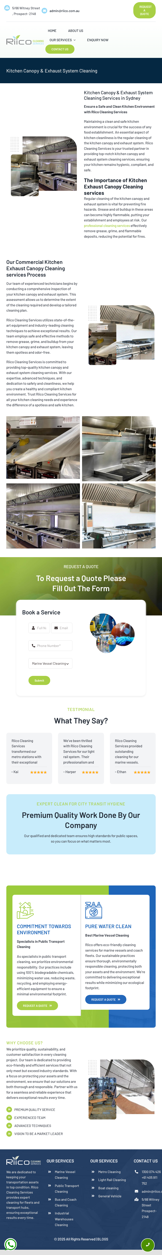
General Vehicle (110, 1196)
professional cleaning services (107, 225)
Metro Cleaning (109, 1172)
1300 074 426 (151, 1172)
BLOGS (102, 1239)
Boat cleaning (108, 1188)
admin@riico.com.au (65, 11)
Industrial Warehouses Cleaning (64, 1218)
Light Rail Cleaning (112, 1180)
